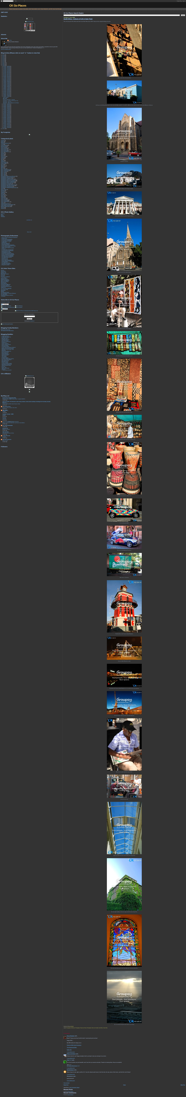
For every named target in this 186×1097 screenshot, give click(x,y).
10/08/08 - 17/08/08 (6, 87)
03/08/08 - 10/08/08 (6, 88)
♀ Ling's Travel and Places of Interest (8, 347)
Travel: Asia (3, 198)
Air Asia (2, 270)
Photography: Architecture (70, 1027)
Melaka (2, 166)
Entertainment (3, 146)
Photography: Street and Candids (92, 1027)
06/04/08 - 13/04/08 (6, 113)
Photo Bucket (3, 282)
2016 (3, 55)
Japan (2, 160)
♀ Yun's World (3, 356)
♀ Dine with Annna (4, 340)
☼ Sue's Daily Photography (6, 260)
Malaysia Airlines (4, 278)
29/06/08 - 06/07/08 (6, 94)
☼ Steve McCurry (4, 259)
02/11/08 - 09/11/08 (6, 74)
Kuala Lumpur (4, 163)
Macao (2, 164)
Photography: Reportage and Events (8, 184)
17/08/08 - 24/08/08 (6, 86)
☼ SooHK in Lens (4, 258)
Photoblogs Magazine (5, 285)
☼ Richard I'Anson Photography (7, 255)
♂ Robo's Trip (3, 367)
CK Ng (10, 40)
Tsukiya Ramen (5, 97)
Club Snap (3, 274)
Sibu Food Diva (5, 431)
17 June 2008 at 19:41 (71, 1068)
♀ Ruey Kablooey (4, 353)
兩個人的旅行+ (5, 410)
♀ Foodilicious (4, 342)
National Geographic (5, 279)
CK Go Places (17, 5)
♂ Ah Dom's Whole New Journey (7, 358)
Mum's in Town (5, 440)
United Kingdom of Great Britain (7, 204)
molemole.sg (5, 428)
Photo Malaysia (4, 283)
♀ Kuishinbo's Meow (5, 346)
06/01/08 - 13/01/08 (6, 127)
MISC (2, 167)
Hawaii (2, 155)
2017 (3, 54)
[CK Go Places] (6, 305)
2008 (3, 65)
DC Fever (3, 275)
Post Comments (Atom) (74, 1087)
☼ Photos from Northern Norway (7, 253)
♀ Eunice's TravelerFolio (6, 341)
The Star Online (4, 294)
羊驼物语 (4, 411)
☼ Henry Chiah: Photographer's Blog (8, 245)
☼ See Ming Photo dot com (6, 257)
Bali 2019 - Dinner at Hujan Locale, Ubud (9, 407)
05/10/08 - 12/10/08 (6, 79)
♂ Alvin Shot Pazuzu (5, 360)
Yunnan (2, 207)
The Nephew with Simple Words (7, 330)
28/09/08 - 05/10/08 (6, 80)
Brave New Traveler (5, 273)
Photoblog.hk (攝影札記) (5, 284)
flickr (2, 214)
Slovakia (2, 194)
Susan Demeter (70, 1035)
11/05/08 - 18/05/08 (6, 108)
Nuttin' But (69, 1049)
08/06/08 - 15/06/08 (6, 103)
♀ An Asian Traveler (5, 337)
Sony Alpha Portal (4, 289)
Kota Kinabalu (4, 162)
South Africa (101, 1027)
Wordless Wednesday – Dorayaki (9, 99)
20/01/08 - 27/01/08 (6, 125)
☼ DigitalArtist (3, 242)
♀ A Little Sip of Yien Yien (6, 336)
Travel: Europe (4, 200)
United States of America (6, 205)
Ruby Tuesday (4, 189)
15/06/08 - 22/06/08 (6, 96)
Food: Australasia (4, 147)
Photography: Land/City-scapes (7, 179)
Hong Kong (3, 156)
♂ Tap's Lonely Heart (5, 368)
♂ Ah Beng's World (4, 357)
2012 (3, 60)
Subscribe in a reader (5, 302)
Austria (2, 141)
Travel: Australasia (4, 199)
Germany (3, 153)
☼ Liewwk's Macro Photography (7, 249)
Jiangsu (2, 161)
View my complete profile (6, 49)
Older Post (183, 1084)
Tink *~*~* (69, 1060)
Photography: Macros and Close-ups (8, 180)
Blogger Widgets (70, 1091)
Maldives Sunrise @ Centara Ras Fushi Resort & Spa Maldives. (13, 422)
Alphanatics (3, 271)
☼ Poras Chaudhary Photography (7, 254)
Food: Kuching (4, 150)
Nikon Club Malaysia (5, 280)
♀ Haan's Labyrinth (5, 343)
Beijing (2, 142)
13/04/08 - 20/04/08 (6, 112)
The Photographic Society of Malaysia (8, 293)
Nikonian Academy (4, 281)
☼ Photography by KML (5, 251)
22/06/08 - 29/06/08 (6, 95)
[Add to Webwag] (18, 305)
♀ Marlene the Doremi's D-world (7, 348)
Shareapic (3, 216)
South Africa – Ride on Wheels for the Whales (11, 102)
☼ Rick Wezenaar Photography (7, 256)
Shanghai (3, 190)
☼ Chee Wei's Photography (6, 240)
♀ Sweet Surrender (5, 354)
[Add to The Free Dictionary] (4, 309)
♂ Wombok (3, 369)
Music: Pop (3, 174)
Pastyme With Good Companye (74, 1045)
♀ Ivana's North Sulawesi (6, 344)
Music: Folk (3, 172)
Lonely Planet (3, 277)
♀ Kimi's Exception (4, 345)
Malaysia (3, 165)
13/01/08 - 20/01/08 (6, 126)
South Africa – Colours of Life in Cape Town (78, 19)
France (2, 152)
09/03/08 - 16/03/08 (6, 117)
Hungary (2, 157)
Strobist (2, 291)
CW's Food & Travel (6, 406)
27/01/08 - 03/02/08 (6, 124)
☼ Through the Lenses (5, 262)
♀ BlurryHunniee (4, 338)
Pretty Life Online (71, 1053)
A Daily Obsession (6, 435)
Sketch (2, 193)
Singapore (3, 192)
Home (124, 1084)
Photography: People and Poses (80, 1027)
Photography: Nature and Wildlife (7, 181)
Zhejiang (2, 208)
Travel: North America (5, 201)
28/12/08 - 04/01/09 (6, 66)
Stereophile (3, 290)
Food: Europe (3, 148)
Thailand (2, 197)
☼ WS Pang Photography (6, 263)
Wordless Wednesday (5, 206)
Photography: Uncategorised (6, 186)
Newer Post (66, 1084)
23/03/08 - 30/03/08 (6, 115)
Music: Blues (3, 168)
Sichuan (2, 191)
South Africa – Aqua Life (7, 101)
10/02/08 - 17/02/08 (6, 122)
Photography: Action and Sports (7, 177)
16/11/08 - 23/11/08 (6, 72)
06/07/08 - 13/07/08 (6, 93)
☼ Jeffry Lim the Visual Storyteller (7, 247)
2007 (3, 128)
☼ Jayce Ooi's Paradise (5, 246)
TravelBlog (3, 296)
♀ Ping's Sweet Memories (6, 351)
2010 (3, 62)
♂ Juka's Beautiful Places (6, 365)
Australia (2, 140)
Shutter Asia (3, 287)
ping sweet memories (6, 439)
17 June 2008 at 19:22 (71, 1058)
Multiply (2, 215)
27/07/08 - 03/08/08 (6, 89)
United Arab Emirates (5, 203)
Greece (2, 154)
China (2, 144)
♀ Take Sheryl (3, 355)
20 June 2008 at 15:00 (71, 1080)
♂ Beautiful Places (4, 361)
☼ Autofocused (4, 238)
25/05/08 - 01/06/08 (6, 106)
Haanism (4, 417)
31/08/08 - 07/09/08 (6, 84)
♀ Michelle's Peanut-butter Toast (7, 349)
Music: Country (4, 171)
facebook (3, 213)
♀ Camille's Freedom (5, 339)
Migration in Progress (6, 429)
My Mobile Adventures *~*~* (73, 1065)
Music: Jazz (3, 173)
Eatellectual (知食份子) (5, 276)
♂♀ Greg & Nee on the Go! (6, 370)
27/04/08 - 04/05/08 (6, 110)
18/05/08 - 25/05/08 (6, 107)
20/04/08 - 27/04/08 (6, 111)
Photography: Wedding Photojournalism (9, 187)
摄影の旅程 (5, 98)
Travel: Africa (105, 1027)
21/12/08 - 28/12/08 (6, 67)
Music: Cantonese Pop (5, 169)
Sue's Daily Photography (7, 425)
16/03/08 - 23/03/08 (6, 116)
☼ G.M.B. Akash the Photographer (7, 244)
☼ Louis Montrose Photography (7, 250)
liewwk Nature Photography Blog (9, 397)
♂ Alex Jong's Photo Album (6, 359)
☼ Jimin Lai (3, 248)
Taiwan (2, 196)
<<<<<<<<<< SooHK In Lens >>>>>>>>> (10, 421)
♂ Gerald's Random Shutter (6, 363)
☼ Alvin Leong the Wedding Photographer (9, 237)
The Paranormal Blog (72, 1047)
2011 (3, 61)
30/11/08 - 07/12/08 (6, 70)
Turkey (2, 202)
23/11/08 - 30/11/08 (6, 71)
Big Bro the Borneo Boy (5, 329)
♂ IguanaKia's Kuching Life (6, 364)
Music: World (3, 175)
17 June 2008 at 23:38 (71, 1074)
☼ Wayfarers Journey (5, 264)
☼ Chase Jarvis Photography (6, 239)
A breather (4, 436)
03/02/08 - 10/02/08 (6, 123)
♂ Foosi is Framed (4, 362)
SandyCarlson (70, 1069)
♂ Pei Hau (3, 366)
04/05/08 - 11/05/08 (6, 109)
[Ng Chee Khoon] (29, 392)
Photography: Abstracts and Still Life (8, 176)
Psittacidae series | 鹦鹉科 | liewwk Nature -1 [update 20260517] (13, 398)
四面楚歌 (4, 415)
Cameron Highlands (5, 143)
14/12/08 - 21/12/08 (6, 68)
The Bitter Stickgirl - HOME (8, 414)
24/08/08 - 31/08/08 (6, 85)
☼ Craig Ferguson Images (6, 241)
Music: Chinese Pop (5, 170)
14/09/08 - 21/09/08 (6, 82)
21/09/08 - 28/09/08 (6, 81)
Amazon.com (3, 272)
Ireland (2, 158)
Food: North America (5, 151)
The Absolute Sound (5, 292)
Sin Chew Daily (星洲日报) (6, 288)
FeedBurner (32, 321)
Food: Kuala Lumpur (5, 149)
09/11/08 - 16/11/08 (6, 73)
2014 (3, 58)
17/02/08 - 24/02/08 (6, 121)
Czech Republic (4, 145)
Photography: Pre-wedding (6, 183)
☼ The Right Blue (4, 261)
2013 (3, 59)
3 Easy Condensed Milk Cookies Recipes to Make (11, 403)
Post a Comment (66, 1082)
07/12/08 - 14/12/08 (6, 69)
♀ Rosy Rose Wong (5, 352)
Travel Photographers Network (7, 295)
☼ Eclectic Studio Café (5, 243)
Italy (2, 159)
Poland (2, 188)
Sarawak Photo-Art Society (6, 286)
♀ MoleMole (3, 350)
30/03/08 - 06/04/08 (6, 114)
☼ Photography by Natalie (6, 252)
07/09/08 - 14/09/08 (6, 83)
